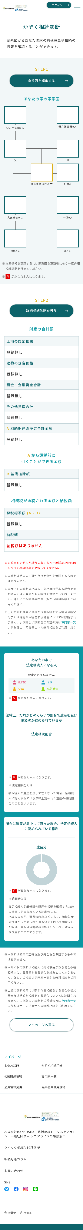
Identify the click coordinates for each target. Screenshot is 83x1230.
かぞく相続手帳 (52, 1065)
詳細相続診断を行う (41, 310)
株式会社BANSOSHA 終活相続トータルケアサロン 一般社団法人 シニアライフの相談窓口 (40, 1134)
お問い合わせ (13, 1171)
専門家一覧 (68, 622)
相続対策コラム (15, 1159)
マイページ (12, 1056)
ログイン (57, 5)
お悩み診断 (11, 1065)
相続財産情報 (13, 1076)
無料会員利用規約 (53, 1087)
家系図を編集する (41, 80)
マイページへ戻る (41, 1024)
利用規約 (26, 1213)
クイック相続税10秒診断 (22, 1147)
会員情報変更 (13, 1087)
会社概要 (10, 1213)
